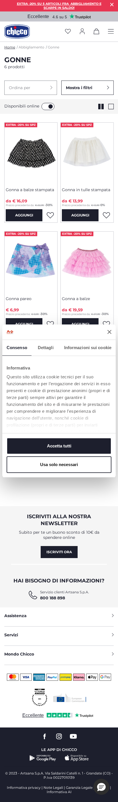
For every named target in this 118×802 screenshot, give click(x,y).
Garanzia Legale (79, 787)
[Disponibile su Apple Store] (77, 758)
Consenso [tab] (17, 347)
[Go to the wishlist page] (68, 31)
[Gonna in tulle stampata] (87, 152)
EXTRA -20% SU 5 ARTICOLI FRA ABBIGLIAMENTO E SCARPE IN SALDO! (59, 6)
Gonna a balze (76, 298)
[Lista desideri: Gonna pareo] (50, 324)
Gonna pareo (19, 298)
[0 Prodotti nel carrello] (96, 32)
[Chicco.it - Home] (17, 31)
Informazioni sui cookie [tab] (87, 347)
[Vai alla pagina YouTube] (73, 736)
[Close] (112, 4)
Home (9, 47)
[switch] (48, 106)
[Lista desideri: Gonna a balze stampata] (50, 215)
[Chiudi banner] (109, 332)
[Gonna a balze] (87, 261)
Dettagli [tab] (46, 347)
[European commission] (69, 697)
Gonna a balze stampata (30, 189)
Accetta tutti (59, 445)
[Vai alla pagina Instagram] (59, 736)
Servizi (11, 634)
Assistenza (15, 615)
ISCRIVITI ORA (59, 552)
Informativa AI (59, 792)
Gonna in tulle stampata (86, 189)
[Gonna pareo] (31, 261)
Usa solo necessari (59, 464)
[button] (30, 88)
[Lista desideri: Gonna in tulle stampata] (106, 215)
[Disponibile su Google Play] (43, 758)
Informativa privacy (24, 787)
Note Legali (53, 787)
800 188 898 (52, 597)
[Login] (82, 31)
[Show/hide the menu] (111, 31)
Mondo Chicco (19, 654)
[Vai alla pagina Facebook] (44, 736)
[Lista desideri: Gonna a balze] (106, 324)
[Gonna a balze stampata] (31, 152)
